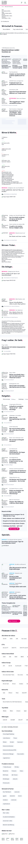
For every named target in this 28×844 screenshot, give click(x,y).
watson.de (17, 791)
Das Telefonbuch (7, 791)
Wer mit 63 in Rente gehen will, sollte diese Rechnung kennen (17, 430)
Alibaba (4, 710)
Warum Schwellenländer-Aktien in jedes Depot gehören (17, 303)
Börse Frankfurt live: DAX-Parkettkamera (12, 701)
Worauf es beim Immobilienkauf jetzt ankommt (15, 578)
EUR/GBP (13, 719)
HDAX (16, 656)
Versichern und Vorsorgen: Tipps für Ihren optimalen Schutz (12, 542)
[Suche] (18, 2)
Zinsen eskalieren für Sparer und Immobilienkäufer (11, 274)
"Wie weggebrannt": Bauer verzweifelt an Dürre (17, 102)
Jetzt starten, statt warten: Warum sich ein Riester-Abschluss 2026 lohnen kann (17, 597)
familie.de (5, 799)
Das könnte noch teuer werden (17, 236)
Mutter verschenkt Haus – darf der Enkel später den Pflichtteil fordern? (17, 376)
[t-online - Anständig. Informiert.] (6, 2)
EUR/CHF (5, 719)
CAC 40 (4, 638)
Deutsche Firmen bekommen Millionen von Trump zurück (17, 92)
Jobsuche (15, 779)
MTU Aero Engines (6, 181)
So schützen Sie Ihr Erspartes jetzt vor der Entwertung (16, 461)
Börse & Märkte (6, 29)
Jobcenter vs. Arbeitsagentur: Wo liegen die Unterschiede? (17, 452)
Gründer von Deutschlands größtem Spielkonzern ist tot (17, 75)
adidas (3, 175)
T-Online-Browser (7, 767)
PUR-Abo (17, 767)
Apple (25, 710)
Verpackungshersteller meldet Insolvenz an (7, 612)
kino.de (20, 795)
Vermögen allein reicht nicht (17, 586)
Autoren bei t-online (7, 820)
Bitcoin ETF (5, 647)
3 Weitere (5, 137)
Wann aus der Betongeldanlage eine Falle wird (17, 419)
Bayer (3, 180)
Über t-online (6, 812)
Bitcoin (14, 683)
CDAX (11, 638)
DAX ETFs (14, 647)
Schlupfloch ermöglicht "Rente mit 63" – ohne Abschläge (16, 408)
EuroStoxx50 (18, 665)
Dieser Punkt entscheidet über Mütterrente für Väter (17, 386)
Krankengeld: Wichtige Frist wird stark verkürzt (6, 66)
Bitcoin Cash (6, 683)
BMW (3, 177)
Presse (15, 738)
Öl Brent (10, 692)
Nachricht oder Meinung (8, 824)
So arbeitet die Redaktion (9, 816)
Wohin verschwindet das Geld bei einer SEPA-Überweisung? (16, 492)
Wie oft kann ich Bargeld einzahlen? (16, 440)
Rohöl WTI (24, 692)
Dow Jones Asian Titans (8, 674)
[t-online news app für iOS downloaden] (5, 834)
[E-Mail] (22, 2)
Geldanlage (21, 399)
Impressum (20, 742)
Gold (4, 692)
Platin (17, 692)
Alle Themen (15, 775)
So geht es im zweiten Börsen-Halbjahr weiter (16, 226)
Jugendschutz (6, 758)
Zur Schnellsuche (5, 21)
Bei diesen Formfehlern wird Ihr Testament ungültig (17, 66)
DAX (17, 638)
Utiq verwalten (20, 754)
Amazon (18, 710)
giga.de (4, 795)
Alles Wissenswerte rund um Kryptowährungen (17, 568)
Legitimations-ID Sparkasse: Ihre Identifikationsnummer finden (17, 472)
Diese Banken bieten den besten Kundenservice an (16, 313)
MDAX (22, 656)
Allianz (11, 710)
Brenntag (4, 179)
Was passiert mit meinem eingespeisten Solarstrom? (13, 347)
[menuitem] (25, 2)
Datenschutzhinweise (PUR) (9, 750)
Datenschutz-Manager (8, 754)
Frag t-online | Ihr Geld (18, 29)
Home (3, 6)
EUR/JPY (20, 719)
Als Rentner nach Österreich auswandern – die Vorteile (17, 480)
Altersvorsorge (6, 399)
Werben (5, 742)
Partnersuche (6, 783)
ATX (4, 665)
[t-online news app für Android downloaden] (12, 834)
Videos (21, 771)
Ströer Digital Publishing (8, 734)
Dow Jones (24, 638)
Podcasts (14, 771)
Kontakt (12, 742)
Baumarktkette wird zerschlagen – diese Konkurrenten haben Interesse (15, 113)
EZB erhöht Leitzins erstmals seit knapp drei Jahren (17, 613)
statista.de (13, 799)
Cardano (21, 683)
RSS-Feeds (5, 775)
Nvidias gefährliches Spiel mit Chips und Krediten (13, 190)
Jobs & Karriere (6, 738)
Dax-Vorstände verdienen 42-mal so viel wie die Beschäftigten (16, 219)
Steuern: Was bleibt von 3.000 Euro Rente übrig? (16, 502)
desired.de (12, 795)
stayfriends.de (6, 803)
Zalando (3, 174)
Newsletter (5, 771)
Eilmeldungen (6, 779)
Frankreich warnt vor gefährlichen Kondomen (16, 83)
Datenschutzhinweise (8, 746)
